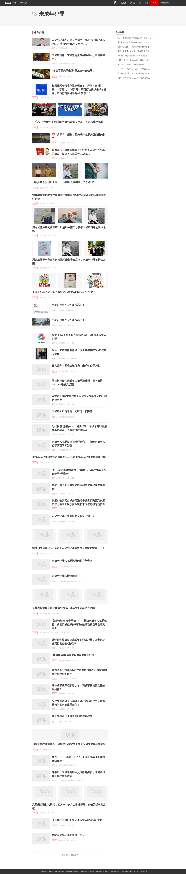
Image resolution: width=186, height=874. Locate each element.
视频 (54, 143)
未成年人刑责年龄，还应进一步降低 (72, 411)
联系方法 (84, 871)
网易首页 (8, 3)
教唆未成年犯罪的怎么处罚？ (68, 835)
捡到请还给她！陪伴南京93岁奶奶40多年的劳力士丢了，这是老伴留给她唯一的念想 (135, 47)
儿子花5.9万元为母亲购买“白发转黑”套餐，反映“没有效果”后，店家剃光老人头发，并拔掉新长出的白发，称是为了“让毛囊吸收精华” (135, 42)
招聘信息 (91, 871)
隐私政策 (106, 871)
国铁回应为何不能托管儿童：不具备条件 (133, 56)
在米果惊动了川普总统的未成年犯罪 (72, 716)
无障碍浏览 (23, 3)
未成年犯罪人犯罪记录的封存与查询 (72, 560)
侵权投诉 (144, 871)
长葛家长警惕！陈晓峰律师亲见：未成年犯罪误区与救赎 (64, 607)
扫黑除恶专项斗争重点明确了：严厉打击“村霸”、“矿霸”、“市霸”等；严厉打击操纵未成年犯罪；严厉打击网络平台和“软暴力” (79, 89)
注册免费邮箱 (164, 3)
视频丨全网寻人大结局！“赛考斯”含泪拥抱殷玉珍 (135, 51)
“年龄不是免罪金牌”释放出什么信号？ (73, 70)
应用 (14, 3)
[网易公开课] (123, 2)
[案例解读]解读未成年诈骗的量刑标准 (73, 655)
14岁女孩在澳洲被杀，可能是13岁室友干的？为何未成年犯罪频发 (69, 744)
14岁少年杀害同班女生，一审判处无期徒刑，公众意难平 (64, 182)
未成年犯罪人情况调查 (64, 575)
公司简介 (76, 871)
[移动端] (116, 2)
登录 (154, 3)
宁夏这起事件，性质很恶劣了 (68, 304)
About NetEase (66, 871)
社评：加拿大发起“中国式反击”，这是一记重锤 (135, 38)
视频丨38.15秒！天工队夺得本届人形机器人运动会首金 (135, 78)
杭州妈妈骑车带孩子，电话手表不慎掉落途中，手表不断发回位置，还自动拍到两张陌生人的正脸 (135, 73)
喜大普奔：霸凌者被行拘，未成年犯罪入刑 (76, 365)
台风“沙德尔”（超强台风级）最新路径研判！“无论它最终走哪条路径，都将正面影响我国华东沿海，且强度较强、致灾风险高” (135, 60)
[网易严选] (132, 2)
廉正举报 (136, 871)
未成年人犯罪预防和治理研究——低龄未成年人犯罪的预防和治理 (69, 457)
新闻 (34, 633)
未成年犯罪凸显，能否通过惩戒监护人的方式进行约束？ (64, 292)
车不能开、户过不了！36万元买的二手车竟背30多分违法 (135, 69)
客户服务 (99, 871)
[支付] (140, 2)
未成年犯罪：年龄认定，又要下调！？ (73, 515)
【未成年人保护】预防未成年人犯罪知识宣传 (77, 820)
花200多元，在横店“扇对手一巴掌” (131, 65)
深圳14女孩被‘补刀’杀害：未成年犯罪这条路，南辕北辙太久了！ (68, 547)
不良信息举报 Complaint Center (121, 871)
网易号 (54, 48)
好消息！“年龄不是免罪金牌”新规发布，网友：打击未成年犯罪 (67, 121)
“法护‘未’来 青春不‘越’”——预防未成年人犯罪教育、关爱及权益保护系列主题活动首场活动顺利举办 (79, 624)
